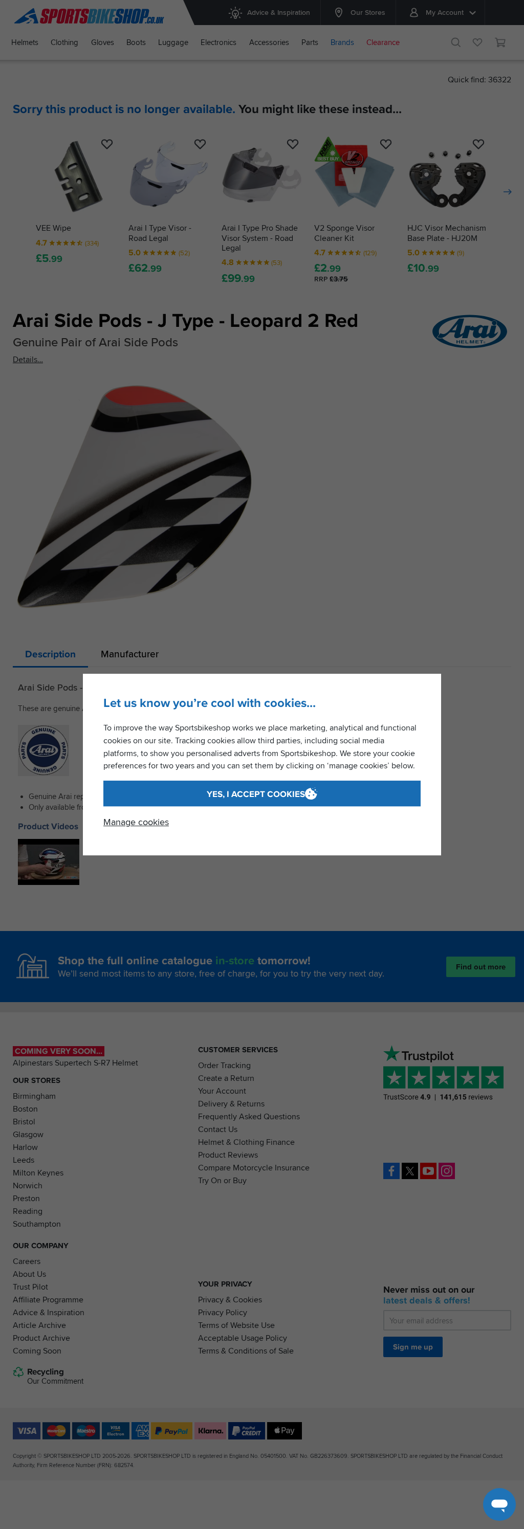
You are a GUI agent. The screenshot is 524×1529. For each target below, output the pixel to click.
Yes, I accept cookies (256, 794)
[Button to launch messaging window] (499, 1504)
